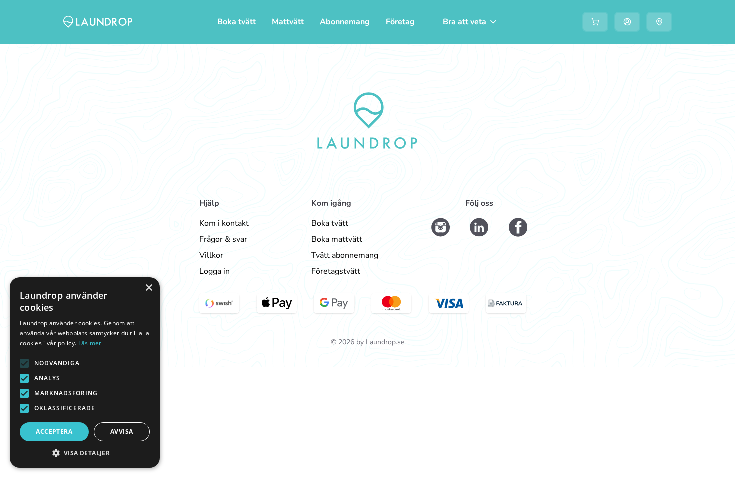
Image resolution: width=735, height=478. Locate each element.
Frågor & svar (224, 239)
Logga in (215, 271)
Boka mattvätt (337, 239)
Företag (400, 22)
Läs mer (90, 343)
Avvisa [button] (121, 432)
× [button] (148, 288)
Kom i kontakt (224, 223)
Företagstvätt (336, 271)
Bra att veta (464, 22)
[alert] (85, 373)
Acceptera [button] (54, 432)
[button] (24, 364)
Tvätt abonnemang (345, 255)
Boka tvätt (237, 22)
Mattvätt (288, 22)
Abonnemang (345, 22)
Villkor (212, 255)
